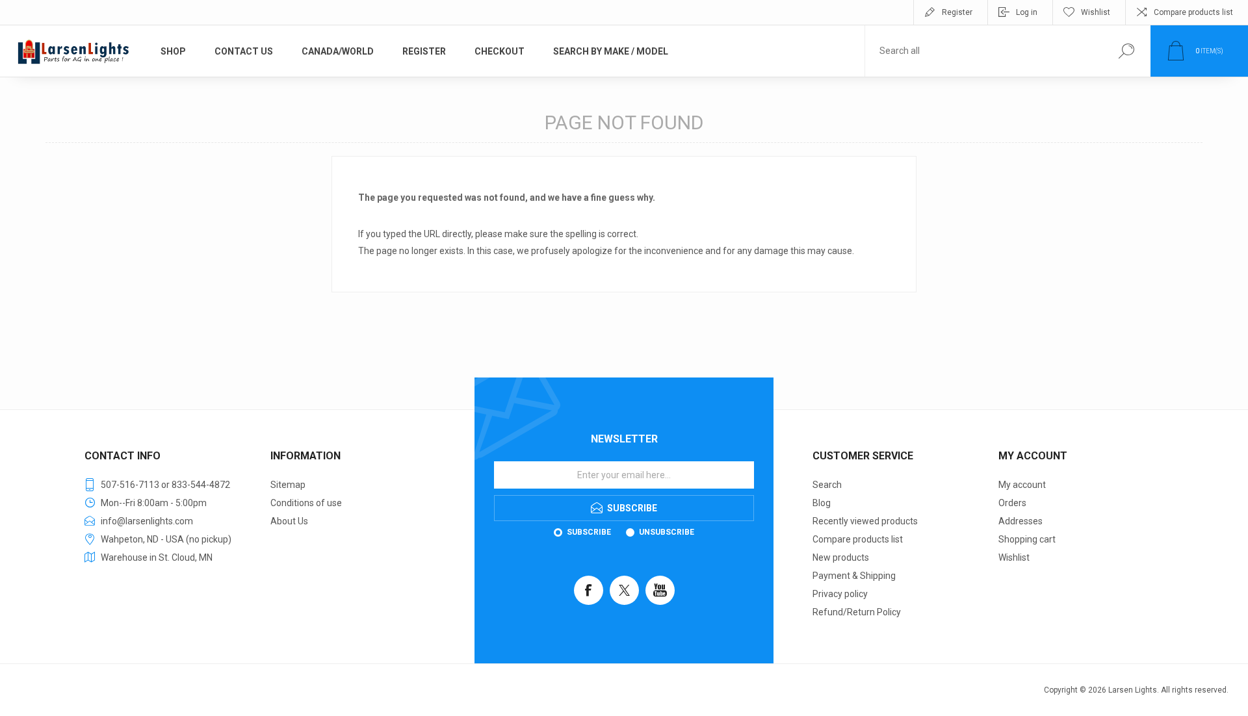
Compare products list (1193, 12)
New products (840, 557)
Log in (1026, 12)
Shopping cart (1027, 539)
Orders (1012, 503)
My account (1022, 484)
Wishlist (1014, 557)
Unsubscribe (666, 532)
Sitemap (288, 484)
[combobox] (983, 51)
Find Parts (1126, 51)
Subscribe (589, 532)
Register (957, 12)
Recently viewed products (865, 521)
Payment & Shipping (854, 575)
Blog (821, 503)
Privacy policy (840, 594)
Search (827, 484)
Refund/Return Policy (856, 612)
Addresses (1020, 521)
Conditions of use (306, 503)
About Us (289, 521)
